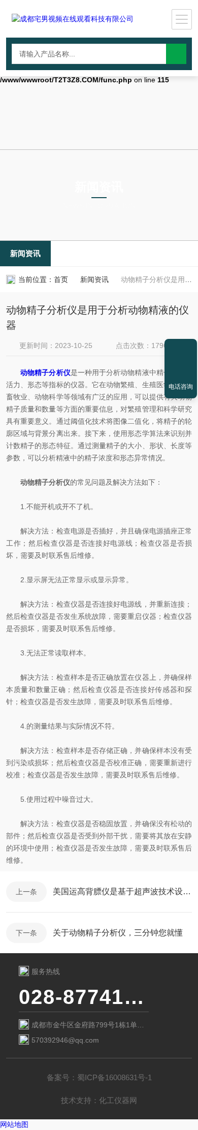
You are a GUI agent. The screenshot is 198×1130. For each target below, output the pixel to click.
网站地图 (14, 1124)
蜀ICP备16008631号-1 (114, 1077)
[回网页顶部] (181, 350)
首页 (61, 279)
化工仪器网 (118, 1100)
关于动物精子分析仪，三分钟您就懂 (118, 932)
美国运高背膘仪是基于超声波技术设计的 (122, 891)
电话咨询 (181, 386)
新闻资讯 (25, 253)
